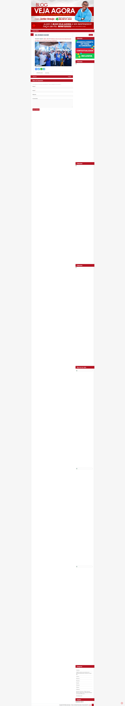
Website (34, 94)
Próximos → (70, 76)
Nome (34, 86)
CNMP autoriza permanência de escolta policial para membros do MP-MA (84, 673)
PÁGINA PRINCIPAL (36, 31)
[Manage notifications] (122, 703)
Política (77, 687)
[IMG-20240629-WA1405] (53, 54)
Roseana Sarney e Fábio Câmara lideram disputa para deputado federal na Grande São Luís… (84, 692)
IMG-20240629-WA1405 (42, 35)
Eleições (78, 680)
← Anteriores (34, 76)
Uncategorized (79, 695)
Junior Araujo (47, 72)
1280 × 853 (46, 38)
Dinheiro (78, 678)
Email (34, 90)
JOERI (90, 704)
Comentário (35, 98)
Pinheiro (78, 685)
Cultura (77, 676)
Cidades (78, 670)
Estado (77, 682)
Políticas (78, 689)
